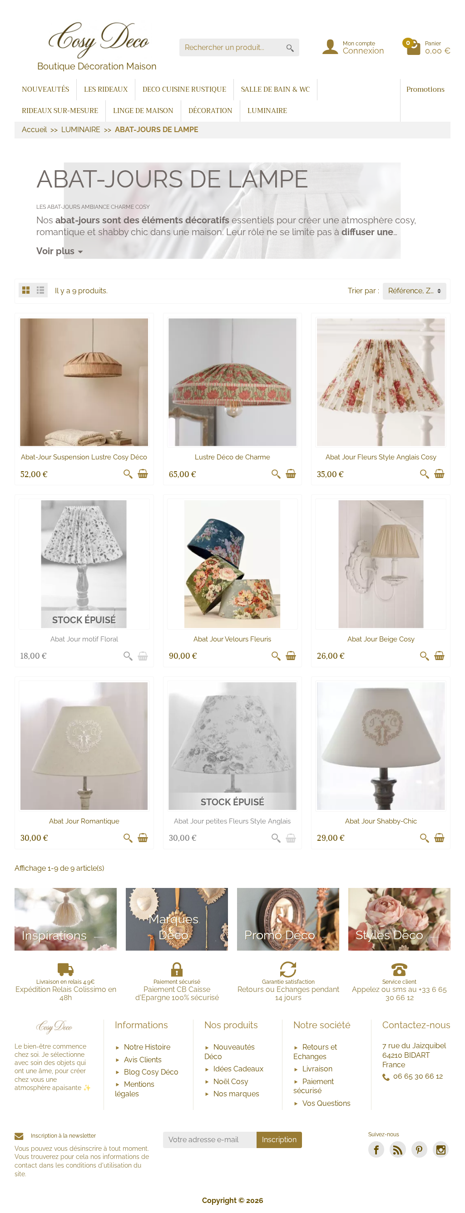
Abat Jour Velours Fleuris (232, 639)
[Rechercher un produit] (290, 47)
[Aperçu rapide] (128, 473)
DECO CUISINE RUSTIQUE (184, 89)
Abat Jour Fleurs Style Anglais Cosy (381, 457)
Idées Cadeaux (238, 1069)
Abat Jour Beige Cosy (381, 639)
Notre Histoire (147, 1047)
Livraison (317, 1069)
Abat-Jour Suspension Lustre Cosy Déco (84, 457)
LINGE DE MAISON (143, 111)
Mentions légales (134, 1089)
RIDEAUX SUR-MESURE (60, 111)
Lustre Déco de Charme (232, 457)
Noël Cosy (230, 1081)
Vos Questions (326, 1103)
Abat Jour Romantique (84, 821)
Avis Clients (143, 1059)
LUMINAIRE (267, 111)
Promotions (425, 89)
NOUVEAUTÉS (45, 89)
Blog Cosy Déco (151, 1072)
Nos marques (236, 1094)
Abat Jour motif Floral (84, 639)
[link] (376, 1149)
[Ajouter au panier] (142, 473)
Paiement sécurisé (313, 1086)
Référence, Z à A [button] (415, 290)
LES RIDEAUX (106, 89)
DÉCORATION (210, 111)
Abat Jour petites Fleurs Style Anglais (232, 821)
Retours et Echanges (315, 1052)
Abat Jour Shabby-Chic (381, 821)
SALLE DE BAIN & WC (275, 89)
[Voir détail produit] (142, 656)
